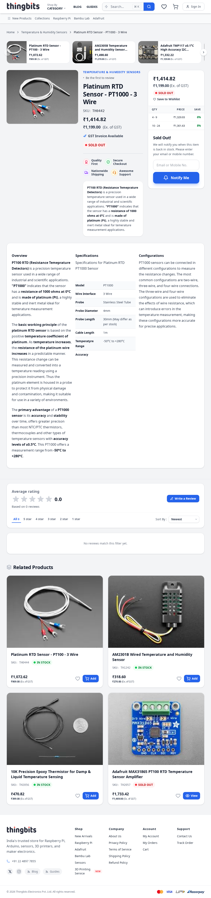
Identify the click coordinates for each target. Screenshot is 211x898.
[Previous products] (7, 52)
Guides (92, 7)
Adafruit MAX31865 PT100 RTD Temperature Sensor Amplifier (152, 774)
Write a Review (185, 498)
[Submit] (149, 6)
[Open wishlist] (164, 6)
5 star (27, 519)
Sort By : (161, 519)
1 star (76, 519)
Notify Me (180, 177)
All (16, 519)
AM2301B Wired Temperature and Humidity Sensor (152, 657)
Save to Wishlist (168, 99)
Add (93, 678)
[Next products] (203, 52)
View (194, 796)
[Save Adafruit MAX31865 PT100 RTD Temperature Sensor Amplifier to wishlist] (178, 795)
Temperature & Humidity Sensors (44, 32)
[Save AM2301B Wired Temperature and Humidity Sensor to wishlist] (179, 678)
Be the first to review (100, 78)
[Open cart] (175, 6)
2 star (64, 519)
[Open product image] (42, 97)
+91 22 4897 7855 (24, 861)
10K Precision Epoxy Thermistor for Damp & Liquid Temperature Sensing (51, 774)
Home (11, 32)
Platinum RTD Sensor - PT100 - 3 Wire (44, 654)
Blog (77, 7)
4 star (40, 519)
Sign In (196, 6)
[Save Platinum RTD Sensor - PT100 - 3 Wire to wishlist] (77, 678)
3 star (52, 519)
